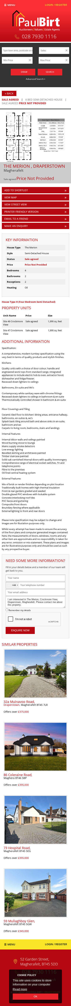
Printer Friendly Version (21, 211)
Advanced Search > (35, 79)
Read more (20, 989)
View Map (10, 197)
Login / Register (56, 4)
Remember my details (20, 610)
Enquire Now (20, 630)
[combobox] (12, 585)
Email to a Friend (16, 218)
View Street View (15, 204)
